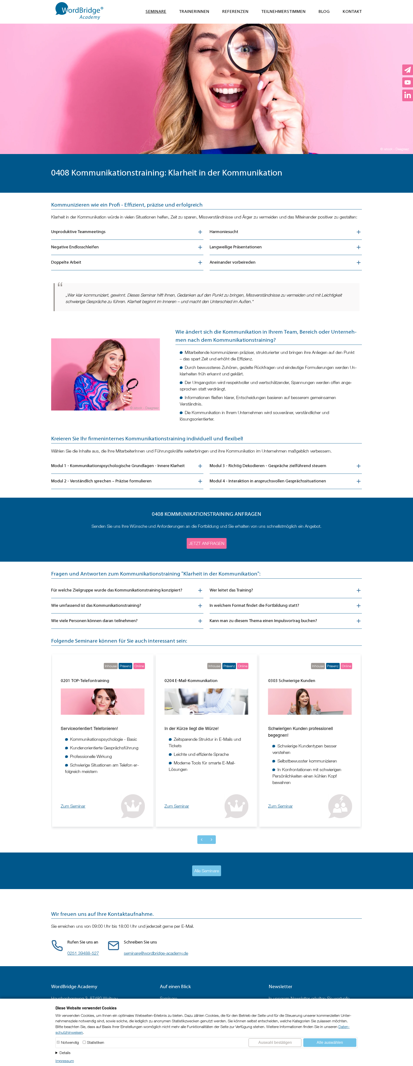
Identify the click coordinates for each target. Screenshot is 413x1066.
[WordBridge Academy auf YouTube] (407, 82)
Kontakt (352, 12)
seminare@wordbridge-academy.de (156, 953)
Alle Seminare (206, 870)
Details (65, 1052)
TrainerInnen (194, 12)
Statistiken (95, 1042)
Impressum (64, 1061)
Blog (324, 12)
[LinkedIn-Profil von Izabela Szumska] (407, 95)
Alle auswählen (330, 1042)
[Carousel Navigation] (206, 839)
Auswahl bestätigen (275, 1042)
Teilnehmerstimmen (283, 12)
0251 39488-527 (83, 953)
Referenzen (235, 12)
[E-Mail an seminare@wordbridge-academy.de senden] (407, 70)
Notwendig (70, 1042)
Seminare (156, 12)
